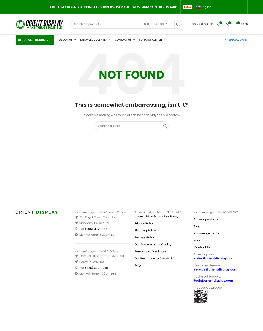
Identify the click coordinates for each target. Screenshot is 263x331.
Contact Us (123, 39)
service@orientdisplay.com (215, 269)
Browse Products (35, 39)
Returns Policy (145, 237)
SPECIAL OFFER (238, 40)
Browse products (206, 219)
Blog (197, 226)
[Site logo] (40, 24)
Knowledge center (207, 233)
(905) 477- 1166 (96, 229)
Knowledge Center (93, 39)
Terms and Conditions (151, 251)
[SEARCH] (179, 24)
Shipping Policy (145, 230)
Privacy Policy (144, 223)
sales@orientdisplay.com (214, 258)
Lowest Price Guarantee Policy (156, 216)
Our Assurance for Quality (153, 244)
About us (200, 240)
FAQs (138, 265)
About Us (66, 39)
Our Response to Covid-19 (153, 258)
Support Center (150, 39)
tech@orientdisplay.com (213, 280)
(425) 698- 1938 (96, 268)
